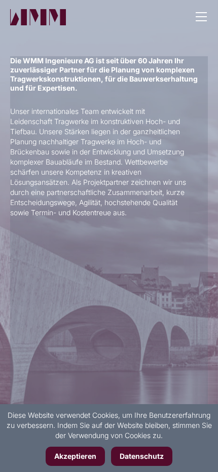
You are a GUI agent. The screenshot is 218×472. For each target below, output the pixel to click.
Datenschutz (142, 456)
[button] (201, 17)
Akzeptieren (75, 456)
